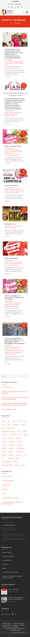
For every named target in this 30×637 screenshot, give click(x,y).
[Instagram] (18, 7)
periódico (18, 455)
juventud (11, 448)
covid (19, 435)
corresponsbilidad (18, 63)
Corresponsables (9, 63)
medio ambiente (20, 451)
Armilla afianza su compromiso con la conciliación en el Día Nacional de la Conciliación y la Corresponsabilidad (14, 53)
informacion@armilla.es (16, 4)
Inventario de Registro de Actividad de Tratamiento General (12, 503)
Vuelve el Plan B (11, 185)
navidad (17, 263)
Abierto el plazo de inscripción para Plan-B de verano (14, 297)
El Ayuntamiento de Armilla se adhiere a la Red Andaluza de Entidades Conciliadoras (15, 340)
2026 (3, 424)
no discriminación (14, 349)
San (3, 458)
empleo (4, 441)
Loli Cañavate (20, 448)
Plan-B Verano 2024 (13, 146)
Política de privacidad (8, 480)
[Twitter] (8, 7)
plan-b (6, 65)
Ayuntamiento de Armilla (17, 632)
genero (18, 347)
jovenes (4, 448)
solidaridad (10, 458)
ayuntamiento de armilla (8, 431)
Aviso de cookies (6, 476)
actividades (16, 424)
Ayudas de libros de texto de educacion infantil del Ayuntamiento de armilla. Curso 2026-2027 (14, 404)
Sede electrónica (6, 485)
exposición (12, 441)
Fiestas (4, 445)
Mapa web (5, 489)
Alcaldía (8, 350)
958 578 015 (16, 1)
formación (11, 445)
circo (13, 226)
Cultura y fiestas (15, 350)
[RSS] (21, 7)
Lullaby (11, 228)
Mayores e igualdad (10, 68)
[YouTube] (12, 7)
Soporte (4, 493)
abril (9, 424)
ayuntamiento (10, 428)
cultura (25, 435)
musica (4, 455)
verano (16, 306)
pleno (25, 455)
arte (3, 428)
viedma (17, 465)
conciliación (9, 61)
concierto (4, 435)
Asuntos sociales (10, 66)
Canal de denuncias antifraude (10, 498)
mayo (3, 451)
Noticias (17, 68)
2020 (3, 421)
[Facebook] (15, 7)
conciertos (12, 435)
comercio (25, 431)
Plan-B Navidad (11, 258)
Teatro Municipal (6, 461)
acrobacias (9, 226)
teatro (14, 228)
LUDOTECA (17, 191)
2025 (7, 112)
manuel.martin (9, 111)
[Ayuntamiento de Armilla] (7, 12)
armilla (11, 112)
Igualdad (17, 66)
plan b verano (18, 151)
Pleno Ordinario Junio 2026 (9, 409)
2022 (9, 421)
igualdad (7, 349)
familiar (6, 228)
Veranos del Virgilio (7, 465)
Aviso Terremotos (7, 387)
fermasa (20, 441)
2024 (7, 150)
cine (19, 431)
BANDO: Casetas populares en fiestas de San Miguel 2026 (16, 598)
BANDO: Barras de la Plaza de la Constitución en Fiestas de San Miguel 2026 (15, 398)
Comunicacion (9, 59)
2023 (7, 262)
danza (4, 438)
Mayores (10, 451)
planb (16, 114)
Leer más (7, 76)
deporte (10, 438)
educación (17, 304)
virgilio (23, 465)
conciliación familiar (18, 61)
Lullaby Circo (10, 224)
